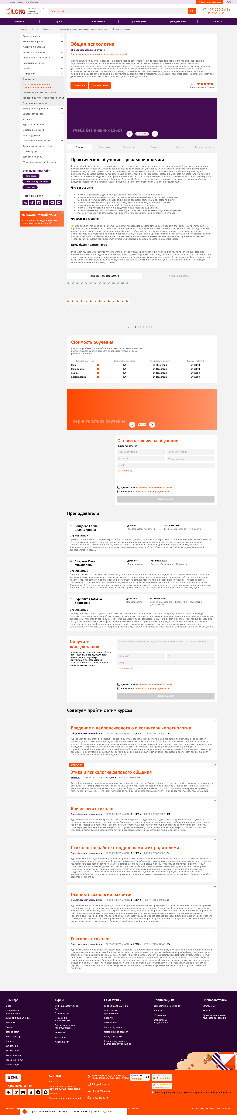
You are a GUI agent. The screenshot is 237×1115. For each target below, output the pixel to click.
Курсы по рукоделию (34, 124)
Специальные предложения (12, 1012)
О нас (8, 1006)
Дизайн (27, 68)
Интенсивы (60, 1037)
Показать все (29, 79)
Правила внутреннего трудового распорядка (214, 1016)
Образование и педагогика (37, 140)
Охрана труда (30, 151)
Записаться (79, 85)
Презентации (12, 1064)
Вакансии (10, 1022)
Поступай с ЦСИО (113, 1036)
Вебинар (75, 777)
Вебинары (60, 1032)
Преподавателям (178, 21)
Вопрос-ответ (12, 1032)
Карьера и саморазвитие (36, 108)
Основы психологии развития (102, 894)
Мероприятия (62, 1042)
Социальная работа (33, 114)
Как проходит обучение (116, 1006)
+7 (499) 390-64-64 (101, 1091)
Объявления (11, 1046)
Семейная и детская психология (39, 92)
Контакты (217, 21)
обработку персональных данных (156, 487)
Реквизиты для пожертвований (65, 1098)
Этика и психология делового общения (111, 772)
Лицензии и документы (17, 1018)
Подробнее (107, 1111)
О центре (19, 21)
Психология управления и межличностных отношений (98, 54)
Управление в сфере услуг (37, 57)
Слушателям (98, 21)
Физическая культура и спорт (38, 146)
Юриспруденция (31, 135)
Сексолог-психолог (90, 938)
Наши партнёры (13, 1036)
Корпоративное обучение (166, 1006)
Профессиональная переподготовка (65, 1026)
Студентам (30, 187)
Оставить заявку (165, 499)
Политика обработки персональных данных (212, 1109)
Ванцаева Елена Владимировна (86, 528)
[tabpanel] (142, 118)
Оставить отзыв (100, 85)
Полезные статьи (14, 1060)
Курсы (59, 21)
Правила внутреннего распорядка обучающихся (117, 1042)
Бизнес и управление (34, 52)
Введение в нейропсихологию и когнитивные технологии (131, 728)
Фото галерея (12, 1050)
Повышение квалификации (62, 1019)
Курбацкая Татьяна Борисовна (88, 601)
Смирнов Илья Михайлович (85, 563)
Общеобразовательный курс (86, 50)
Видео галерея (13, 1055)
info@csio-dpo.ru (101, 1084)
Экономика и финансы (34, 41)
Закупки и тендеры (33, 156)
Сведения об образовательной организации (25, 2)
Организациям (138, 21)
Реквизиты (54, 1093)
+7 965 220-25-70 (100, 1098)
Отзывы (9, 1027)
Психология (29, 73)
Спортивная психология (34, 103)
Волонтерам (31, 176)
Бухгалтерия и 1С (31, 36)
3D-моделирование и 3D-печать (39, 162)
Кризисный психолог (92, 808)
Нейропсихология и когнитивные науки (43, 97)
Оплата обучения (113, 1027)
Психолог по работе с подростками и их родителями (125, 847)
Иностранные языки (33, 130)
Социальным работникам (37, 181)
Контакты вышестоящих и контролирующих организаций (65, 1087)
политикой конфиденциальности (153, 491)
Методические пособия (116, 1032)
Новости (9, 1041)
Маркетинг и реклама (34, 47)
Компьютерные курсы (34, 63)
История (27, 119)
